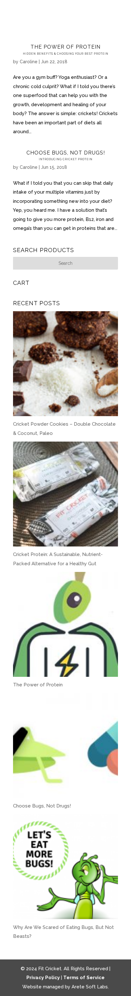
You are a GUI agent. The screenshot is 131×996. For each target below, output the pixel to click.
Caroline (29, 61)
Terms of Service (84, 977)
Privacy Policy (43, 977)
